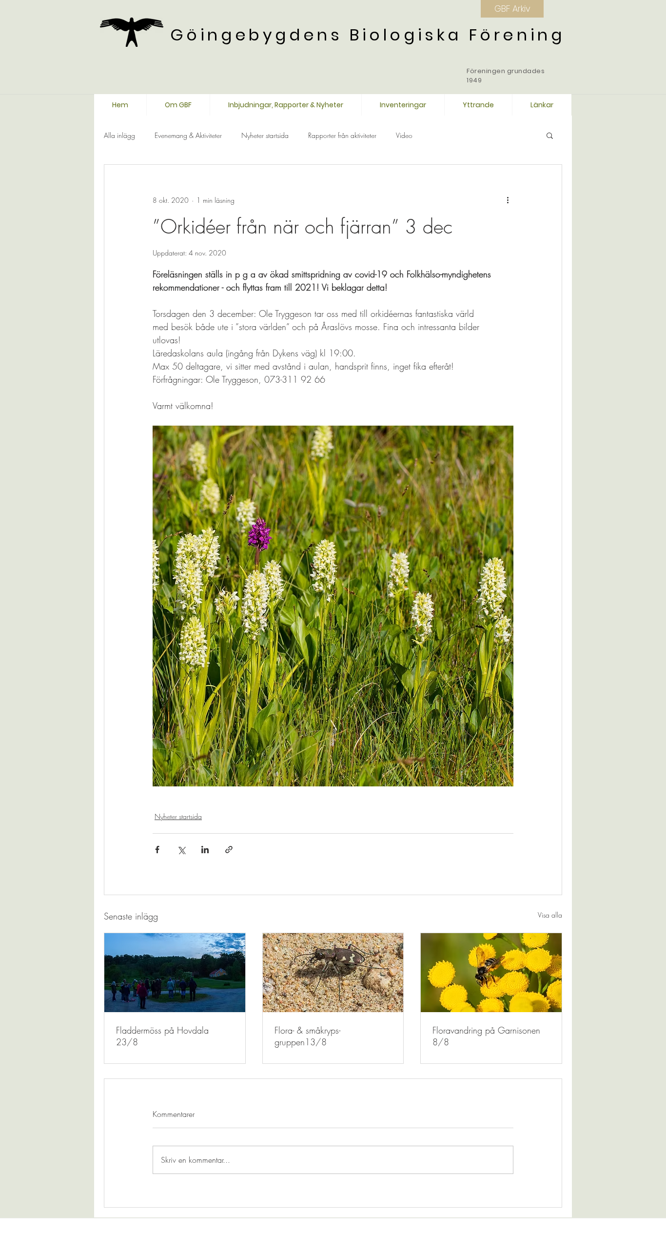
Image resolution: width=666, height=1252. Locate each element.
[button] (549, 135)
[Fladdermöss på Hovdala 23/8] (174, 972)
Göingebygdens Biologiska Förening (367, 34)
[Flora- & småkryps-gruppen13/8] (333, 972)
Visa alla (550, 914)
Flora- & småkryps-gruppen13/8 (307, 1036)
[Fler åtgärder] (507, 200)
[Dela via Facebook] (157, 849)
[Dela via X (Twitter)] (181, 849)
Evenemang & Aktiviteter (188, 135)
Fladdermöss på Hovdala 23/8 (162, 1036)
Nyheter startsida (265, 135)
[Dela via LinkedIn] (205, 849)
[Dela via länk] (229, 849)
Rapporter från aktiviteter (342, 135)
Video (404, 135)
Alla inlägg (119, 135)
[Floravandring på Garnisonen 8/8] (491, 972)
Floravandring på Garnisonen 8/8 (486, 1036)
